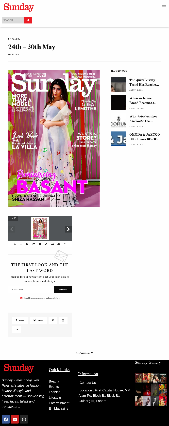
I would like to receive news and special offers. (42, 298)
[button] (164, 7)
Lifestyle (55, 397)
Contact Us (88, 382)
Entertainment (59, 403)
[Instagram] (24, 419)
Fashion (54, 392)
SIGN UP (63, 289)
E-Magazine (14, 39)
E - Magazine (58, 408)
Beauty (54, 381)
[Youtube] (15, 419)
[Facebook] (6, 419)
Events (54, 386)
